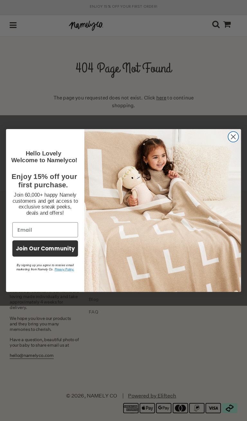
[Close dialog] (233, 137)
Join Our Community (45, 248)
